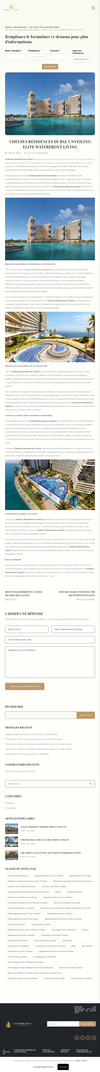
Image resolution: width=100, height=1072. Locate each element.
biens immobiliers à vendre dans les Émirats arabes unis (34, 973)
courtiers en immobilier (18, 946)
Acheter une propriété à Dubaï (22, 886)
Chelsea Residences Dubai (37, 269)
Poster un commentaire (24, 686)
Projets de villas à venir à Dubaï (23, 978)
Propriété (10, 803)
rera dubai (87, 946)
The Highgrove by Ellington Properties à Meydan (30, 968)
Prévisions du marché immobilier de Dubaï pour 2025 (65, 908)
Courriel (55, 50)
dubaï (58, 892)
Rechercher (14, 706)
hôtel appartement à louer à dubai (24, 913)
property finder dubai (18, 940)
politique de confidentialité (84, 1051)
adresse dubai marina (18, 876)
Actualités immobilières (45, 27)
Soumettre (50, 66)
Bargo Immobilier (15, 27)
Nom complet (13, 50)
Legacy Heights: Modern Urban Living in (44, 827)
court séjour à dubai (17, 957)
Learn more (81, 1060)
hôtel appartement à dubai (59, 913)
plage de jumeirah (16, 924)
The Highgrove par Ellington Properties (26, 962)
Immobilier (10, 808)
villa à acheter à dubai (81, 978)
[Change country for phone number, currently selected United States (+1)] (31, 57)
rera (74, 946)
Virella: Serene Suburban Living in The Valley (27, 754)
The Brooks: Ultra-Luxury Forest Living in (45, 840)
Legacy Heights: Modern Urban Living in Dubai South (31, 734)
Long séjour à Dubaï (41, 924)
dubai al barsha (74, 892)
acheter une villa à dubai (54, 886)
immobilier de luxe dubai (64, 930)
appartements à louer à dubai (49, 876)
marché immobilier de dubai (67, 903)
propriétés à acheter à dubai (54, 935)
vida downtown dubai (54, 978)
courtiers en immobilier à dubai (50, 946)
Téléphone (34, 50)
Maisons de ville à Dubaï (70, 968)
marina (85, 930)
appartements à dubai (80, 876)
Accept (63, 1067)
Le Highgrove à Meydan (44, 957)
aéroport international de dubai (22, 897)
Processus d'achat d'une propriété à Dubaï (28, 903)
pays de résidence (78, 51)
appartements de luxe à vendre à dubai (27, 930)
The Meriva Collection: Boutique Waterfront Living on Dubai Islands (38, 744)
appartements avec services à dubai (56, 951)
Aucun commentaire (38, 153)
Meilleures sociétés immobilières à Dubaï (73, 881)
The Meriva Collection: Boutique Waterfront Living (51, 853)
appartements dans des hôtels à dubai (62, 919)
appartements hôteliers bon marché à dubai (28, 892)
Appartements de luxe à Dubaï (58, 897)
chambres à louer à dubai (20, 951)
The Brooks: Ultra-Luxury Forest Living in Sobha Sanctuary (33, 739)
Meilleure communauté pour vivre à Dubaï (27, 881)
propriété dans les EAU (45, 940)
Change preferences (43, 1067)
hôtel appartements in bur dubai (23, 919)
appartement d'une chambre (21, 935)
